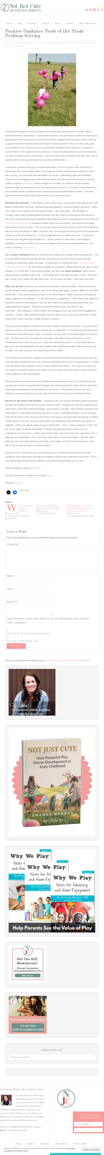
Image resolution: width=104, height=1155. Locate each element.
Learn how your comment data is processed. (68, 660)
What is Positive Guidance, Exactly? (25, 508)
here (49, 475)
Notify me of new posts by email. (23, 641)
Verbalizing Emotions (16, 223)
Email (11, 589)
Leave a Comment (19, 46)
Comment (13, 544)
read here (28, 247)
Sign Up (75, 1146)
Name (11, 576)
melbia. (18, 482)
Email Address (64, 1132)
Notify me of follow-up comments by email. (29, 633)
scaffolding (28, 183)
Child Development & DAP (56, 43)
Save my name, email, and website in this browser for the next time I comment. (48, 621)
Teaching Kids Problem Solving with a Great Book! (48, 506)
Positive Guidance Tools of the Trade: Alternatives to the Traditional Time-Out (80, 508)
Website (12, 602)
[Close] (97, 1108)
